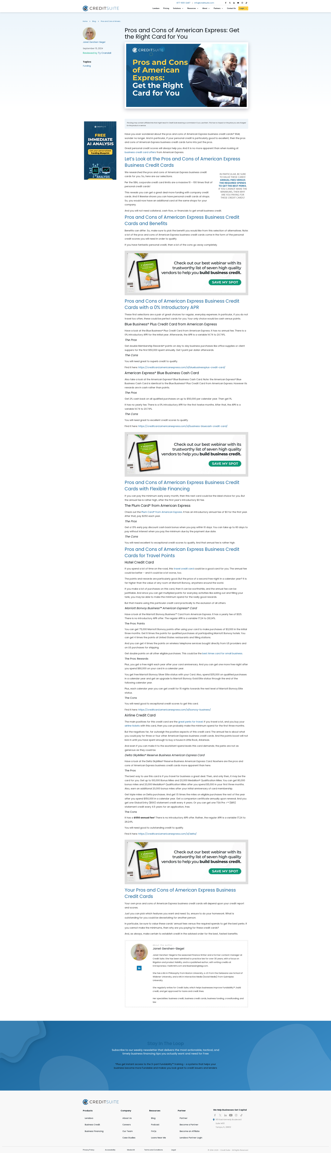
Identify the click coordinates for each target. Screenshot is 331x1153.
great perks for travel (190, 721)
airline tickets (132, 725)
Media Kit (131, 1150)
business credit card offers (140, 152)
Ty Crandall (104, 53)
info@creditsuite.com (204, 3)
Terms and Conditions (153, 1150)
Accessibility (110, 1150)
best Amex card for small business (222, 653)
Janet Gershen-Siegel (94, 42)
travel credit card (184, 568)
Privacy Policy (88, 1150)
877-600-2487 (183, 3)
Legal (173, 1150)
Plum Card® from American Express (161, 512)
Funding (87, 65)
